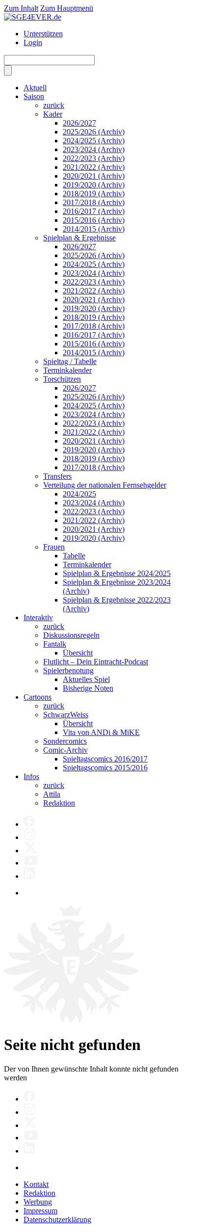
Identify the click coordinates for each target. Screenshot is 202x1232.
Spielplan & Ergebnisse (79, 238)
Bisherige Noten (88, 688)
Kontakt (36, 1184)
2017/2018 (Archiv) (94, 202)
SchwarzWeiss (65, 714)
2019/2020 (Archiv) (94, 185)
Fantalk (54, 644)
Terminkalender (67, 370)
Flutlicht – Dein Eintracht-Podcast (95, 661)
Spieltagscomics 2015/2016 (105, 767)
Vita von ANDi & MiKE (101, 732)
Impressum (40, 1210)
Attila (51, 794)
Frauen (54, 547)
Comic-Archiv (65, 750)
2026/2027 (79, 123)
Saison (34, 96)
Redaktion (59, 803)
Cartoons (37, 697)
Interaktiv (38, 617)
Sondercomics (65, 741)
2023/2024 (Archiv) (94, 149)
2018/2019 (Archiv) (94, 193)
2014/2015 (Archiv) (94, 229)
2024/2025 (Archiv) (94, 140)
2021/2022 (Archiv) (94, 167)
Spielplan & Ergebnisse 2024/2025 (117, 573)
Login (33, 42)
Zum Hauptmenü (66, 8)
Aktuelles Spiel (86, 679)
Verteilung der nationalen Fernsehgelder (104, 485)
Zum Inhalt (21, 8)
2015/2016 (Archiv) (94, 220)
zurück (53, 105)
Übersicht (78, 653)
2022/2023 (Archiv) (94, 158)
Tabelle (74, 555)
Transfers (57, 476)
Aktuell (35, 87)
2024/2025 (79, 494)
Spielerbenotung (68, 670)
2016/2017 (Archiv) (94, 211)
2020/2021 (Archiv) (94, 176)
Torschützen (62, 379)
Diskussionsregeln (71, 635)
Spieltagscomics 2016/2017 (105, 759)
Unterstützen (43, 33)
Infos (31, 776)
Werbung (38, 1202)
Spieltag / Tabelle (70, 361)
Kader (52, 114)
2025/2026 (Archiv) (94, 132)
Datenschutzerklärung (57, 1219)
